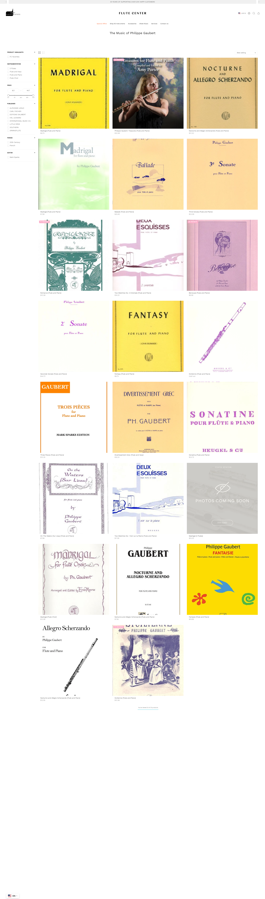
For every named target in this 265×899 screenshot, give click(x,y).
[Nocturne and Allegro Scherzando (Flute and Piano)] (222, 93)
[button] (101, 23)
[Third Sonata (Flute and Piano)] (222, 174)
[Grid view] (39, 52)
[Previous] (6, 2)
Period (10, 138)
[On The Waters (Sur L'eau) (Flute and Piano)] (73, 498)
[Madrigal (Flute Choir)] (73, 579)
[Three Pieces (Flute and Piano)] (73, 417)
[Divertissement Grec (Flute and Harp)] (148, 417)
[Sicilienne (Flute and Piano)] (222, 336)
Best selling (241, 53)
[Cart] (258, 13)
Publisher (11, 103)
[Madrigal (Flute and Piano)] (73, 93)
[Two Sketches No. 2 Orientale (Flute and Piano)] (148, 255)
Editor (10, 153)
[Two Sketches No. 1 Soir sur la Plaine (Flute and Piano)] (148, 498)
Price (9, 85)
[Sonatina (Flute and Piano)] (222, 417)
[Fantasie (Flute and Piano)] (222, 579)
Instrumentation (14, 64)
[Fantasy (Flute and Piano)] (148, 336)
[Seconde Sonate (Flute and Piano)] (73, 336)
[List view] (43, 52)
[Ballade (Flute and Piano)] (148, 174)
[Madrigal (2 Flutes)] (222, 498)
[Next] (259, 2)
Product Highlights (15, 52)
